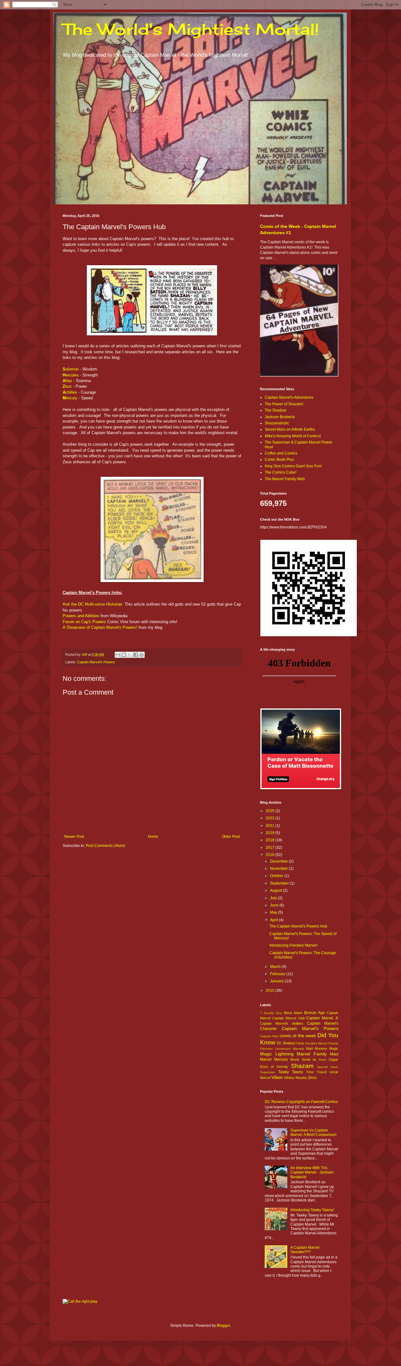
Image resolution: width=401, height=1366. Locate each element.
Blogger (223, 1325)
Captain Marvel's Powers (96, 662)
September (280, 883)
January (277, 981)
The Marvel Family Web (285, 479)
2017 (270, 847)
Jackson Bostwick (280, 417)
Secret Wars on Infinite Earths (290, 429)
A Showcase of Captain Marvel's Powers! (100, 627)
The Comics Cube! (280, 472)
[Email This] (118, 655)
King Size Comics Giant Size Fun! (293, 466)
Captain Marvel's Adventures (289, 397)
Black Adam (293, 1013)
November (279, 868)
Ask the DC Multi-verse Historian (92, 604)
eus (67, 386)
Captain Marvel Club (288, 1018)
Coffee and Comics (281, 453)
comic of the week (298, 1035)
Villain (277, 1077)
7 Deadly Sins (271, 1013)
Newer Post (74, 836)
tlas (67, 380)
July (274, 898)
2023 (270, 818)
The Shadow (275, 410)
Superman (267, 1072)
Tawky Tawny (290, 1072)
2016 (270, 855)
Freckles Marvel (316, 1043)
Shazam (302, 1066)
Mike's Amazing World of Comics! (293, 436)
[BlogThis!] (124, 655)
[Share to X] (130, 655)
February (278, 974)
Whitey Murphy (295, 1078)
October (277, 876)
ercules (71, 375)
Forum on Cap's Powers (84, 621)
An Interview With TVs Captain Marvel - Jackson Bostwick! (312, 1172)
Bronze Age (314, 1013)
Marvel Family (312, 1053)
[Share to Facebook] (136, 655)
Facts (299, 1043)
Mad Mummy (316, 1048)
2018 (270, 840)
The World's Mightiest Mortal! (191, 29)
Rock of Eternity (274, 1067)
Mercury (281, 1059)
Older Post (231, 836)
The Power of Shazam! (284, 404)
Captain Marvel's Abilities (281, 1023)
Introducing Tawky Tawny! (312, 1210)
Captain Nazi (269, 1036)
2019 (270, 833)
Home (153, 836)
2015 (270, 990)
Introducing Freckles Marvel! (293, 945)
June (274, 905)
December (279, 861)
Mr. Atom (319, 1059)
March (276, 966)
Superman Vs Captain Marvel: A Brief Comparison (313, 1132)
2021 (270, 825)
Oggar (333, 1059)
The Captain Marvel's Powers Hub (298, 926)
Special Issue (327, 1067)
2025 (270, 811)
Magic (333, 1048)
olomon (71, 369)
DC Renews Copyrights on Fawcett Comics (301, 1102)
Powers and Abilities (81, 615)
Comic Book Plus (279, 459)
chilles (70, 392)
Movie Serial (300, 1059)
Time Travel (316, 1072)
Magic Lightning (277, 1053)
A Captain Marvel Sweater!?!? (305, 1249)
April (274, 920)
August (276, 890)
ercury (70, 398)
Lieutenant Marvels (289, 1048)
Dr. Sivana (285, 1043)
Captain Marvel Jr (322, 1018)
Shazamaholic (277, 423)
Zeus (312, 1077)
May (274, 912)
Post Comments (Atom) (105, 845)
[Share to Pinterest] (141, 655)
